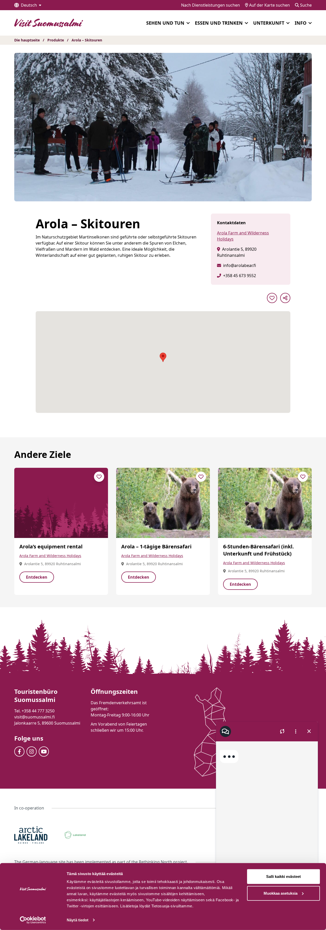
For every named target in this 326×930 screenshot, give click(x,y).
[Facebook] (19, 751)
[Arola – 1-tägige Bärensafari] (163, 503)
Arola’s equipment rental (51, 546)
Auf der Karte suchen (269, 5)
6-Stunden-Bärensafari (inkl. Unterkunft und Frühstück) (258, 550)
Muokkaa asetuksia (280, 893)
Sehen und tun (165, 23)
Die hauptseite (27, 40)
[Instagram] (31, 751)
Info (300, 23)
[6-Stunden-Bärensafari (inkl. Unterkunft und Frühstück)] (265, 503)
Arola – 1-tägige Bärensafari (156, 546)
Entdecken (36, 577)
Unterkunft (268, 23)
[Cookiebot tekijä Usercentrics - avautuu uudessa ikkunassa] (33, 920)
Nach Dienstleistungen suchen (210, 5)
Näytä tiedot (77, 920)
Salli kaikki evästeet (283, 876)
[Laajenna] (188, 23)
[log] (267, 811)
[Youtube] (44, 751)
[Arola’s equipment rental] (61, 503)
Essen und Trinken (219, 23)
